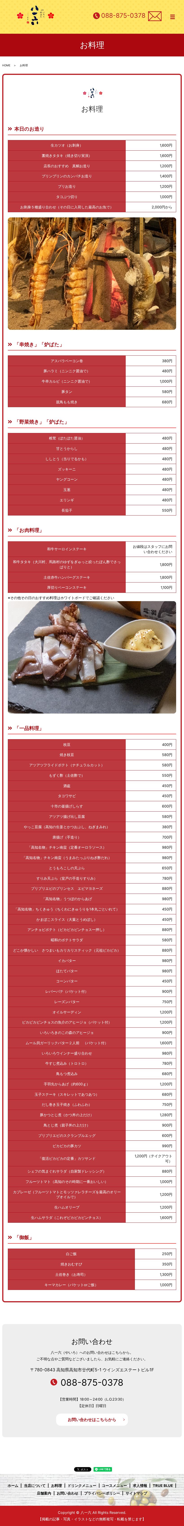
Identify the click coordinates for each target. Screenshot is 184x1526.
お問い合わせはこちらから (92, 1419)
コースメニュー (114, 1485)
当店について (35, 1485)
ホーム (13, 1485)
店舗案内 (44, 1493)
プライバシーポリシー (102, 1493)
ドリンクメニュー (82, 1485)
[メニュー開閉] (172, 17)
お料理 (56, 1485)
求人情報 (140, 1485)
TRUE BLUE (163, 1485)
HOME (6, 65)
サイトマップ (136, 1493)
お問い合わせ (67, 1493)
